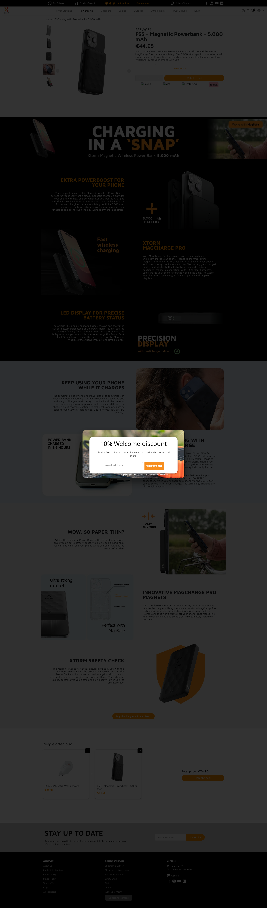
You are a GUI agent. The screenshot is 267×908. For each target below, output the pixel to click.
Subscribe (154, 466)
